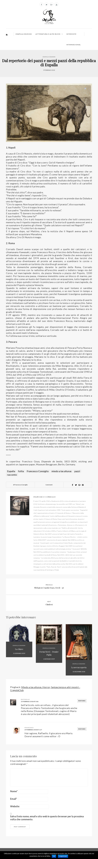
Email (13, 798)
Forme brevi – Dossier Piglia (49, 653)
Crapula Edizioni (24, 34)
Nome (14, 791)
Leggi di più (63, 856)
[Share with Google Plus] (79, 485)
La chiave (19, 649)
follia (21, 471)
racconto (12, 474)
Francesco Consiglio (38, 471)
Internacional (73, 45)
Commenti (49, 485)
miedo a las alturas (61, 471)
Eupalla (11, 471)
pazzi (77, 471)
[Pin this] (83, 485)
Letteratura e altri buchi (47, 34)
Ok (54, 856)
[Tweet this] (76, 485)
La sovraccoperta (78, 667)
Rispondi (81, 700)
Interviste (71, 34)
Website (14, 806)
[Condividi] (72, 485)
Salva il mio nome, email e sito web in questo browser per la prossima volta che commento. (47, 818)
